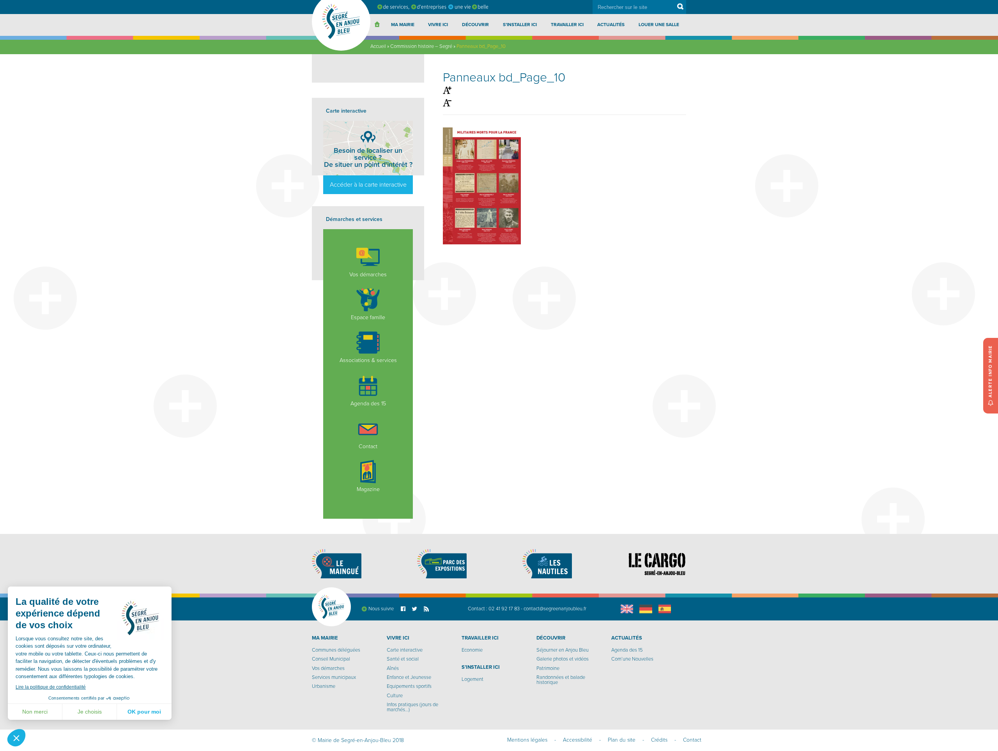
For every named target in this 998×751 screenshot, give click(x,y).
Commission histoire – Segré (421, 46)
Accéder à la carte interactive (368, 185)
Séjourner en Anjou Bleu (562, 650)
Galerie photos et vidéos (562, 659)
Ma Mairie (402, 24)
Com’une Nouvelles (632, 659)
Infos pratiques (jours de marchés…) (412, 707)
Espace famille (368, 317)
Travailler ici (567, 24)
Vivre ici (438, 24)
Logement (472, 679)
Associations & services (368, 360)
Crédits (659, 740)
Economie (472, 650)
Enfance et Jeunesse (409, 677)
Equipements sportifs (409, 686)
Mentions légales (527, 740)
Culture (395, 696)
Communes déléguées (336, 650)
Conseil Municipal (331, 659)
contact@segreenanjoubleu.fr (555, 609)
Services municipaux (334, 677)
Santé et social (403, 659)
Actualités (611, 24)
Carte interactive (405, 650)
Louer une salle (659, 24)
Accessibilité (577, 740)
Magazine (368, 489)
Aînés (393, 668)
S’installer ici (520, 24)
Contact (368, 446)
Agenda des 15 (368, 403)
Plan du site (621, 740)
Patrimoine (547, 668)
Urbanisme (323, 686)
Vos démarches (368, 274)
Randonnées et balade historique (560, 680)
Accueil (378, 46)
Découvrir (475, 24)
